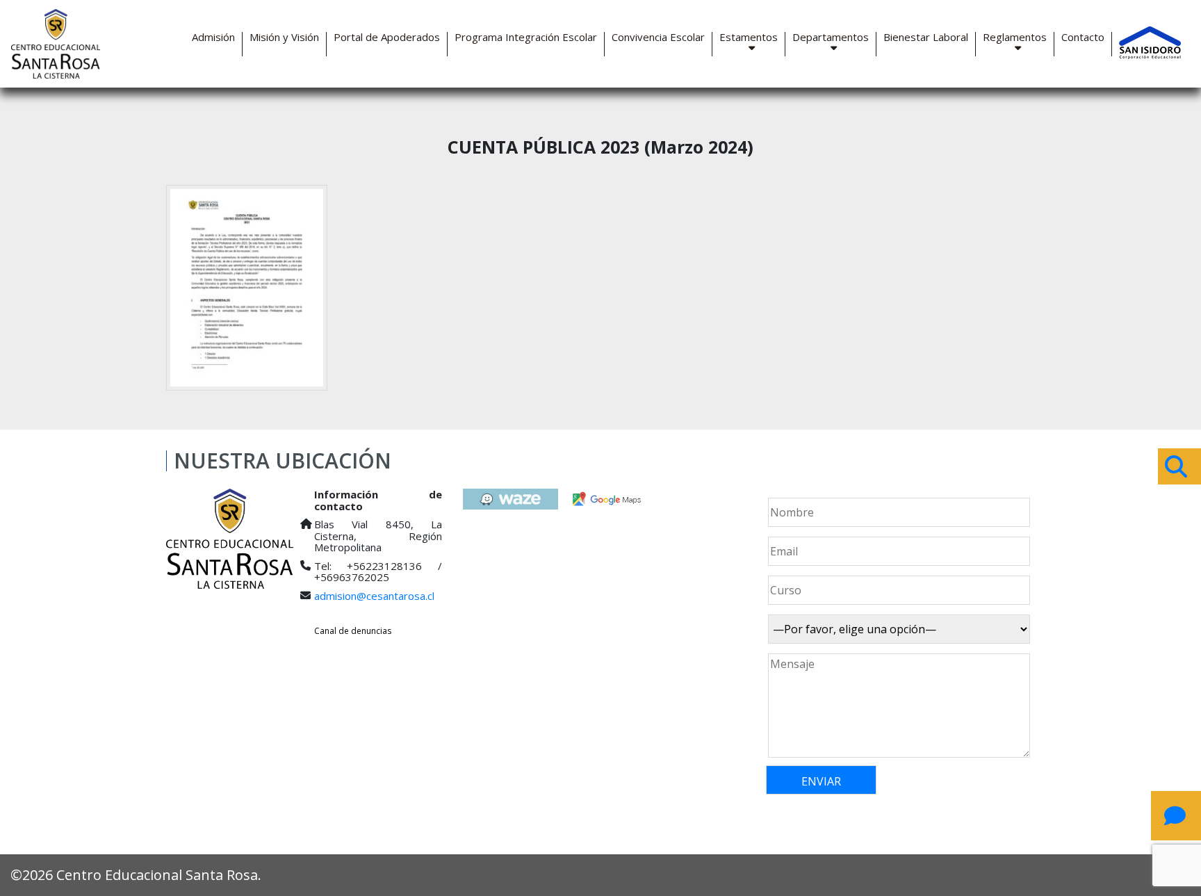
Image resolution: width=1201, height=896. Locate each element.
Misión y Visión (284, 37)
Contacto (1082, 37)
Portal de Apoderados (387, 37)
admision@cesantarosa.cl (374, 596)
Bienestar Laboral (925, 37)
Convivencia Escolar (658, 37)
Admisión (213, 37)
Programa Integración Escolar (526, 37)
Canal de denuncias (352, 631)
